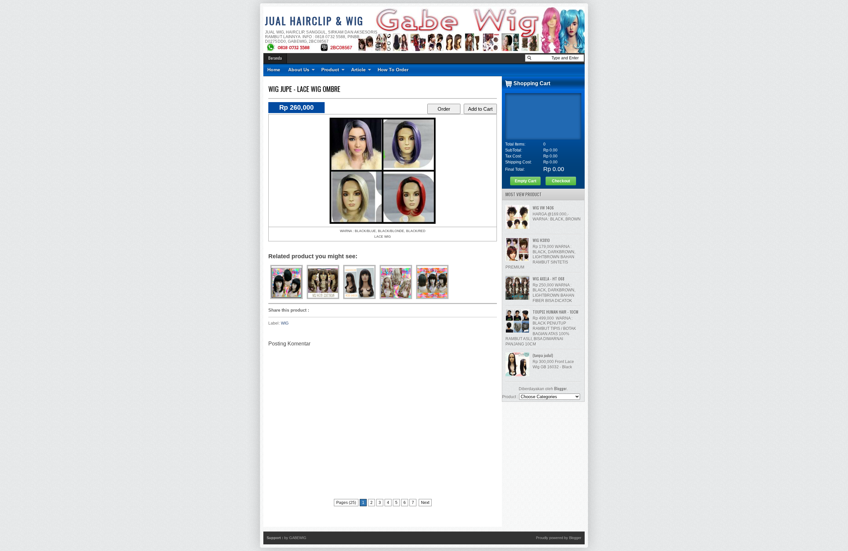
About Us (298, 69)
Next (425, 502)
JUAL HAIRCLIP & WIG (314, 20)
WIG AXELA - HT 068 (548, 278)
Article (358, 69)
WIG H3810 (541, 240)
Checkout (561, 181)
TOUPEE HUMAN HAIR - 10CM (555, 312)
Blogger (560, 388)
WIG (285, 323)
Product (330, 69)
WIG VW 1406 (543, 208)
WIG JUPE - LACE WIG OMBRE (304, 89)
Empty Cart (525, 181)
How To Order (393, 69)
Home (273, 69)
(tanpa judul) (543, 355)
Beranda (275, 58)
